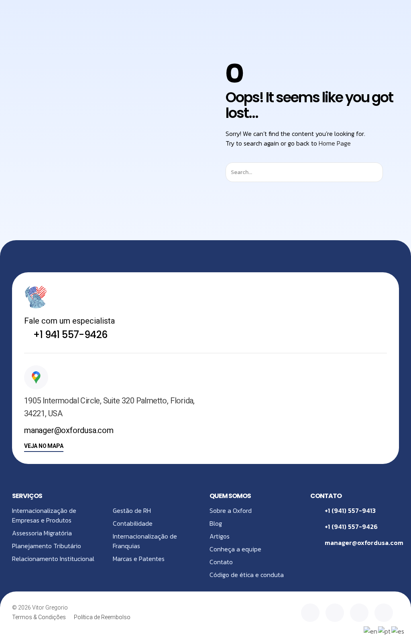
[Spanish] (398, 630)
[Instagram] (335, 613)
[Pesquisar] (390, 172)
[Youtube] (383, 613)
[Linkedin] (310, 613)
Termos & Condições (39, 617)
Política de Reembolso (102, 617)
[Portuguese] (384, 630)
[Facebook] (359, 613)
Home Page (335, 143)
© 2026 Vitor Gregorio (40, 607)
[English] (371, 630)
